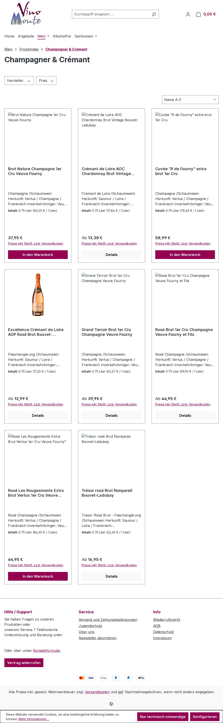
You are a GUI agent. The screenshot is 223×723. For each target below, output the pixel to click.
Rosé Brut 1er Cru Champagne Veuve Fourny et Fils (184, 332)
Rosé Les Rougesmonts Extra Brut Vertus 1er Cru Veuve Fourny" (36, 493)
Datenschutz (163, 632)
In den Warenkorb (38, 254)
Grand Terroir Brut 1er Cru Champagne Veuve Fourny (107, 332)
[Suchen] (154, 14)
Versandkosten (97, 692)
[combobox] (110, 14)
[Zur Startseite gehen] (26, 13)
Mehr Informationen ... (34, 719)
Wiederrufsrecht (166, 619)
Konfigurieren (205, 717)
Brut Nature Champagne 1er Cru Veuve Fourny (34, 171)
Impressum (162, 638)
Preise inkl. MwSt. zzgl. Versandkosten (35, 243)
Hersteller (16, 80)
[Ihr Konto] (188, 14)
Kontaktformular (46, 650)
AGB (156, 626)
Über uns (86, 632)
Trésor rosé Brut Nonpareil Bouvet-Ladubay (107, 493)
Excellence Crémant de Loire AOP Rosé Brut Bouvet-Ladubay (36, 332)
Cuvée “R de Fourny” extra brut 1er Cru (180, 171)
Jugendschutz (90, 626)
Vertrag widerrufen (24, 663)
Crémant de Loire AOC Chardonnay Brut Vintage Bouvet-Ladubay (106, 171)
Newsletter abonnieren (98, 638)
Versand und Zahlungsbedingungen (108, 619)
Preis (43, 80)
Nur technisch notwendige (163, 717)
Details (112, 254)
